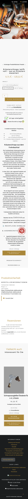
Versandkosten (17, 107)
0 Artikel (24, 2)
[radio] (4, 85)
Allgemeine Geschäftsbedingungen (14, 449)
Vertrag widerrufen (8, 460)
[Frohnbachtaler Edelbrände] (6, 5)
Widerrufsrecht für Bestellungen (14, 455)
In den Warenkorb (14, 99)
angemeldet (10, 332)
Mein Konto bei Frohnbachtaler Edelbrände (14, 468)
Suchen (15, 2)
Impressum (14, 445)
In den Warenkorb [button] (14, 417)
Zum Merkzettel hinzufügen (14, 253)
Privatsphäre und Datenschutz (14, 451)
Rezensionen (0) (14, 265)
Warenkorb (14, 472)
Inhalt (5, 81)
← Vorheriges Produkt (8, 64)
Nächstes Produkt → (20, 64)
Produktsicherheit (14, 260)
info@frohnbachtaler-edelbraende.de (11, 292)
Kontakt (14, 447)
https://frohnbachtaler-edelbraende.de (11, 290)
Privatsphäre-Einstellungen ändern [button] (14, 453)
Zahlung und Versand (14, 443)
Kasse (14, 470)
